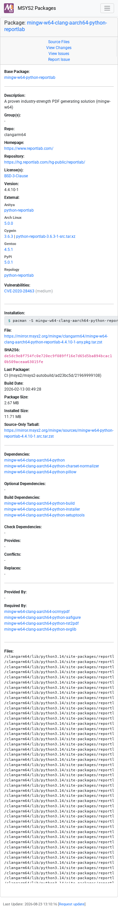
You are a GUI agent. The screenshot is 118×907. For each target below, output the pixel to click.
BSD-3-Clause (16, 176)
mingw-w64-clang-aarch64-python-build (39, 503)
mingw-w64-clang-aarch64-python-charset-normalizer (51, 466)
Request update (72, 904)
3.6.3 (8, 236)
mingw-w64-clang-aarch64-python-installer (42, 509)
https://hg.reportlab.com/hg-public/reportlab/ (44, 162)
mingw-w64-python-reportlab (29, 77)
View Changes (58, 47)
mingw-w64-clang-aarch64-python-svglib (40, 629)
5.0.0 (8, 223)
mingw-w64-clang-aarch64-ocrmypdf (36, 611)
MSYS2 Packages (36, 8)
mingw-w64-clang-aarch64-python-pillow (40, 472)
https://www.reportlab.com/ (28, 148)
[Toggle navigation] (107, 8)
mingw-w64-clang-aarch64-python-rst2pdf (41, 623)
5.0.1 (8, 262)
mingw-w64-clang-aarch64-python (34, 460)
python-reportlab (19, 210)
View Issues (59, 53)
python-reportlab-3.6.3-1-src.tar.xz (45, 236)
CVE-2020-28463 (19, 291)
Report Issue (59, 59)
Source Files (58, 42)
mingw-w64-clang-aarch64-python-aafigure (42, 617)
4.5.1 (8, 249)
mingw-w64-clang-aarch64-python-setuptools (44, 515)
